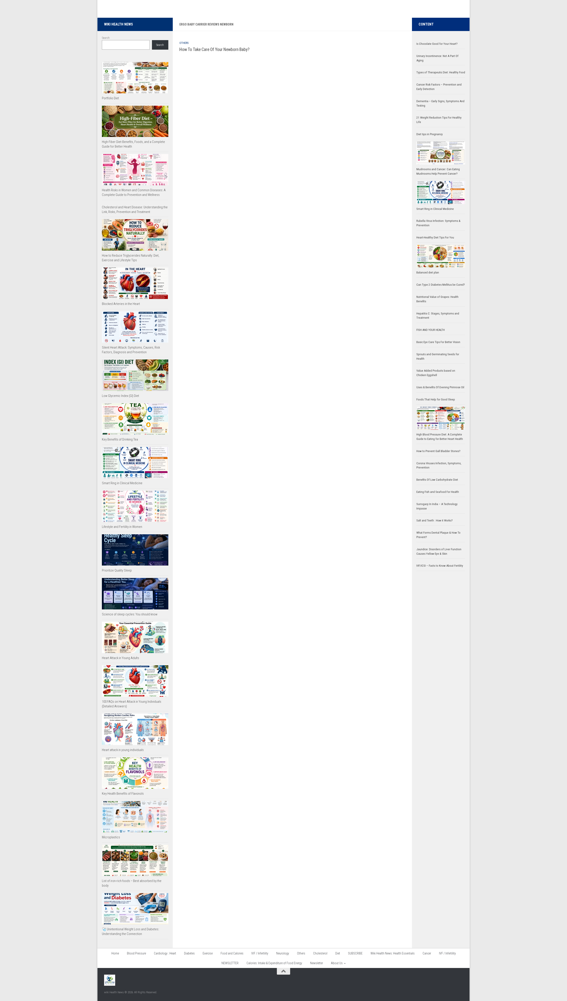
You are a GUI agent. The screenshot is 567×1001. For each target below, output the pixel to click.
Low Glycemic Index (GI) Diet (120, 396)
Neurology (282, 953)
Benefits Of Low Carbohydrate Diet (437, 479)
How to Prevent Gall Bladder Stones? (438, 451)
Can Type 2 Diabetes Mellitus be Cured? (440, 284)
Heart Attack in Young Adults (120, 658)
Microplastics (111, 837)
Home (115, 953)
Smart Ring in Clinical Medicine (122, 483)
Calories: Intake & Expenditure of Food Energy (274, 963)
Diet (337, 953)
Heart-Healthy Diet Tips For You (435, 237)
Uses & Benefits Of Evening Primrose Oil (440, 387)
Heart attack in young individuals (123, 750)
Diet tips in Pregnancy (429, 134)
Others (183, 43)
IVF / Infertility (259, 953)
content (426, 24)
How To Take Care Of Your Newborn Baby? (214, 49)
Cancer (427, 953)
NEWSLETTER (230, 963)
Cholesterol (320, 953)
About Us (337, 963)
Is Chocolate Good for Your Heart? (437, 43)
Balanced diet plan (427, 272)
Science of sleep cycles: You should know (129, 614)
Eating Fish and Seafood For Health (437, 492)
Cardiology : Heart (165, 953)
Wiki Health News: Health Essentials (393, 953)
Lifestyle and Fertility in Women (122, 527)
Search (106, 37)
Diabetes (189, 953)
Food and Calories (232, 953)
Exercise (208, 953)
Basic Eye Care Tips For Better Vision (438, 342)
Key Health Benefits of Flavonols (123, 794)
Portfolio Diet (110, 98)
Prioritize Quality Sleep (117, 570)
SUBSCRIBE (355, 953)
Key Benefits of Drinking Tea (120, 439)
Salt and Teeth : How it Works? (434, 520)
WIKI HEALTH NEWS (118, 24)
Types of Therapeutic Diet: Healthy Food (440, 72)
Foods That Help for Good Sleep (435, 399)
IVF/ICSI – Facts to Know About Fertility (439, 565)
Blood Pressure (136, 953)
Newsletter (316, 963)
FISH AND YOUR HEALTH (430, 330)
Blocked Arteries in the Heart (121, 304)
